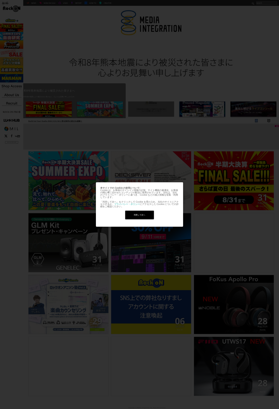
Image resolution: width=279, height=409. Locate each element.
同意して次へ (139, 215)
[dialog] (139, 204)
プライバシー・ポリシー (127, 204)
